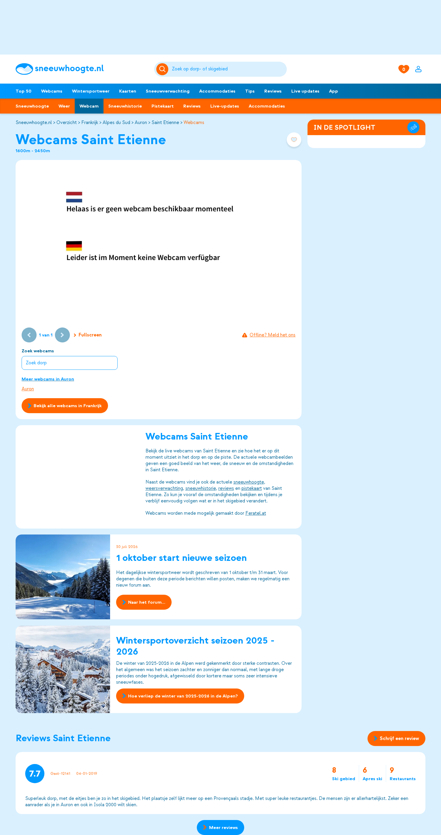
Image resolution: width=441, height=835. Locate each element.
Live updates (305, 91)
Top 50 (24, 91)
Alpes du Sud (116, 123)
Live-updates (224, 106)
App (333, 91)
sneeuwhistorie (200, 488)
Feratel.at (255, 513)
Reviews (273, 91)
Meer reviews (223, 828)
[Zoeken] (228, 69)
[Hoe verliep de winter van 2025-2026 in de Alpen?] (63, 669)
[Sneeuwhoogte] (82, 69)
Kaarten (127, 91)
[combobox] (228, 69)
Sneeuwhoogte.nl (34, 123)
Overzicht (66, 123)
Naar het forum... (146, 603)
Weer (64, 106)
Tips (250, 91)
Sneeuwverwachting (168, 91)
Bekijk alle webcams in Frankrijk (68, 406)
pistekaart (252, 488)
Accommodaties (217, 91)
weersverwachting (164, 488)
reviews (226, 488)
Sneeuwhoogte (32, 106)
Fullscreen (90, 335)
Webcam (89, 106)
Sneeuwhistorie (125, 106)
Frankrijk (89, 123)
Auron (141, 123)
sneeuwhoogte (248, 482)
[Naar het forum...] (63, 576)
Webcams (51, 91)
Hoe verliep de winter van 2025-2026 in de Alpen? (183, 696)
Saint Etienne (165, 123)
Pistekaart (163, 106)
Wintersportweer (91, 91)
